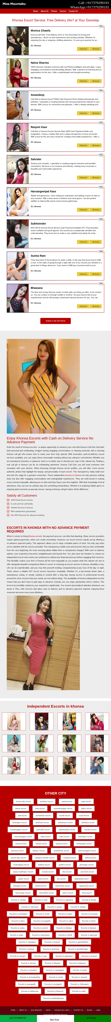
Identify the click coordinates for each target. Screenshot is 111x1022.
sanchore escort (87, 872)
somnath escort (43, 829)
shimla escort (41, 843)
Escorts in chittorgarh (80, 984)
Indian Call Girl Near (55, 321)
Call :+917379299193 (94, 2)
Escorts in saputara (64, 900)
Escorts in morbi (56, 977)
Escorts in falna (18, 921)
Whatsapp (95, 49)
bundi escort (64, 815)
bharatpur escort (19, 822)
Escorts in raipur (65, 914)
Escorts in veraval (89, 956)
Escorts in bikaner (88, 928)
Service (63, 11)
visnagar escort (19, 886)
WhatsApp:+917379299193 (89, 7)
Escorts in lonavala (89, 914)
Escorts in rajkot (66, 921)
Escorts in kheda (89, 900)
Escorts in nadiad (18, 900)
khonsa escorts (35, 536)
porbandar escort (43, 815)
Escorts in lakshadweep (53, 998)
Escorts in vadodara (27, 942)
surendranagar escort (63, 808)
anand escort (21, 843)
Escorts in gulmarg (51, 949)
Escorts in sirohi (43, 914)
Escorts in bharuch (55, 991)
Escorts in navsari (17, 956)
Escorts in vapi (40, 956)
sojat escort (86, 801)
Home (35, 11)
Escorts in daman (28, 963)
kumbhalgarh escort (18, 829)
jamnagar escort (87, 865)
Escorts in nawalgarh (55, 970)
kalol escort (45, 836)
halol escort (64, 836)
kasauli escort (62, 843)
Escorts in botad (80, 970)
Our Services (36, 1010)
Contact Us (73, 11)
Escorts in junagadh (42, 921)
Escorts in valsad (54, 907)
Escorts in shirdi (65, 935)
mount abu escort (23, 801)
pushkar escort (46, 801)
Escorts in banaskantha (30, 977)
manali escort (47, 872)
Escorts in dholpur (64, 928)
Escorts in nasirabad (18, 914)
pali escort (22, 815)
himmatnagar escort (23, 836)
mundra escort (90, 829)
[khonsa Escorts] (14, 3)
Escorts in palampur (64, 956)
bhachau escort (42, 822)
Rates (48, 1010)
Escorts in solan (79, 991)
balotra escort (44, 865)
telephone (83, 49)
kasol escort (43, 879)
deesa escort (20, 808)
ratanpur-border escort (44, 858)
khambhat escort (46, 893)
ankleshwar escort (61, 851)
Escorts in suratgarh (53, 984)
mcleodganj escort (21, 865)
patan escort (23, 879)
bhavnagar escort (22, 893)
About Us (44, 11)
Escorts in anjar (16, 935)
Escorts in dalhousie (29, 991)
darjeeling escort (81, 879)
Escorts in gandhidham (78, 942)
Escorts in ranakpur (28, 970)
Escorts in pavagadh (27, 984)
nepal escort (67, 801)
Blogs (89, 1010)
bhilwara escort (88, 822)
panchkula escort (63, 886)
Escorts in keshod (52, 942)
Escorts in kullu (41, 900)
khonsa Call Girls (62, 1010)
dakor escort (86, 808)
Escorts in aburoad (89, 935)
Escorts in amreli (40, 928)
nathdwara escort (65, 822)
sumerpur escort (85, 836)
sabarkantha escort (67, 829)
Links (98, 1010)
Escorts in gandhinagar (78, 949)
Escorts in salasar (26, 949)
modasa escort (69, 858)
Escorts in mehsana (30, 907)
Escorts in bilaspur (53, 963)
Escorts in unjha (18, 928)
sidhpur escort (38, 851)
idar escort (66, 872)
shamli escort (41, 886)
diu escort (61, 879)
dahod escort (90, 858)
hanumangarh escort (87, 851)
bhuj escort (87, 893)
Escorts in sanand (79, 977)
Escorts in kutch (89, 921)
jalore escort (68, 893)
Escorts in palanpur (77, 963)
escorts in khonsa (73, 475)
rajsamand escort (86, 886)
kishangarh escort (84, 843)
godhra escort (65, 865)
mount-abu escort (18, 858)
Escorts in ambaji (78, 907)
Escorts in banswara (41, 935)
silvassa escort (17, 851)
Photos (54, 11)
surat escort (84, 815)
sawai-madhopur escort (23, 872)
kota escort (40, 808)
